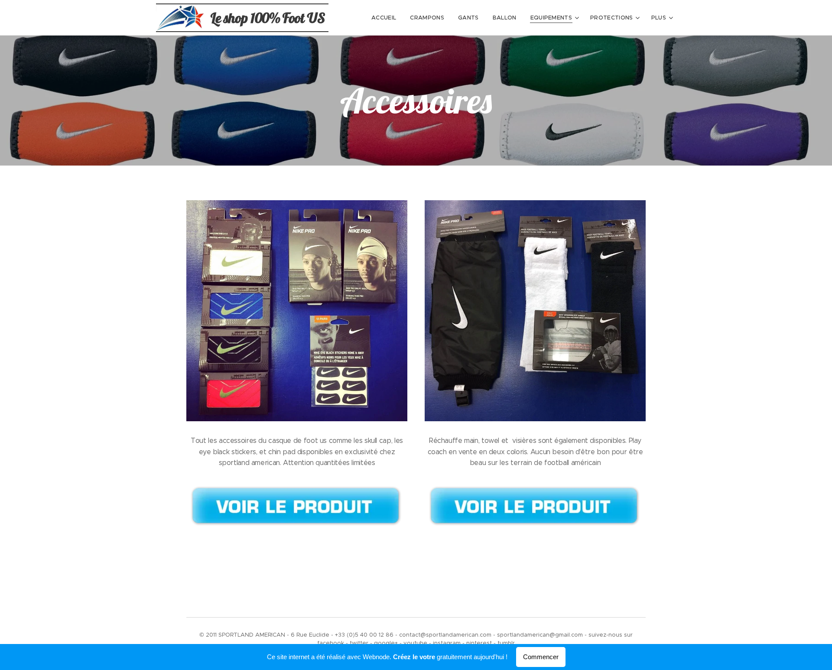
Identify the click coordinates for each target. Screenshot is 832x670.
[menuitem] (386, 18)
